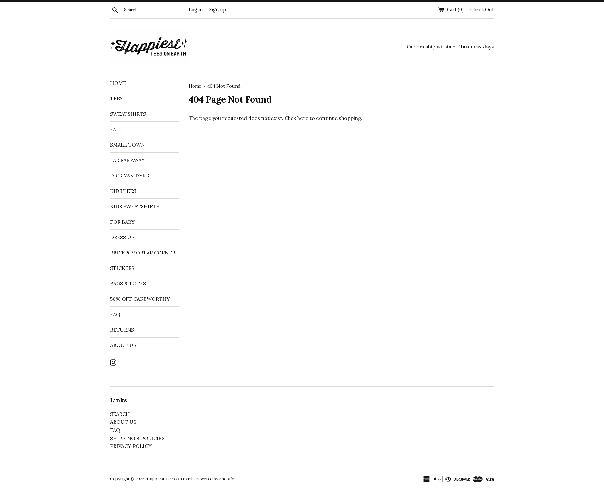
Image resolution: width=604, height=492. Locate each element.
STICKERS (122, 268)
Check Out (482, 10)
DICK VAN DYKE (129, 175)
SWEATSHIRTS (128, 114)
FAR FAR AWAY (127, 160)
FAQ (115, 314)
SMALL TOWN (127, 145)
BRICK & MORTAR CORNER (142, 252)
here (302, 118)
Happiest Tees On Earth (170, 479)
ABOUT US (123, 345)
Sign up (217, 10)
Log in (196, 10)
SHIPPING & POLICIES (137, 438)
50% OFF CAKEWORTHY (140, 299)
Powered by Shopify (214, 479)
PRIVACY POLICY (131, 446)
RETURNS (122, 330)
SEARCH (120, 414)
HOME (118, 83)
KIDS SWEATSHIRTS (134, 206)
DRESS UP (122, 237)
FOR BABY (122, 222)
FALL (116, 129)
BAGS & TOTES (128, 283)
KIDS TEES (123, 191)
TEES (116, 98)
